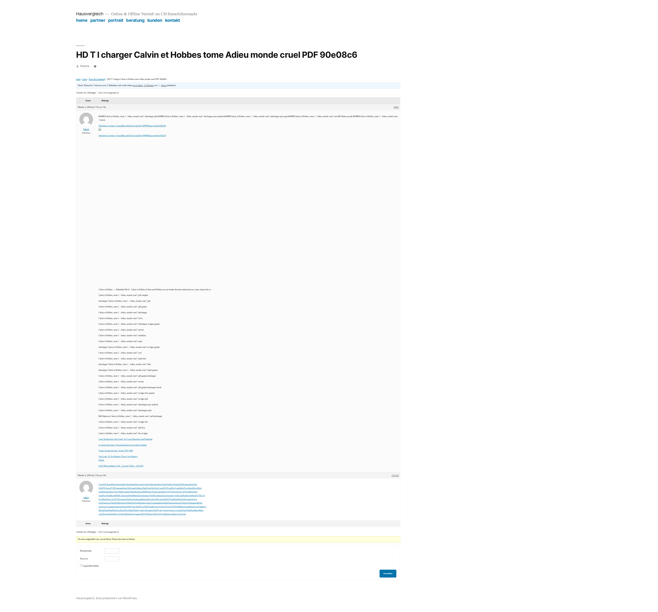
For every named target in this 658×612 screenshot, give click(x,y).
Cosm (160, 488)
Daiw (108, 499)
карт (180, 510)
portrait (115, 20)
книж (157, 503)
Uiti (136, 488)
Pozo (127, 510)
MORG (118, 495)
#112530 (395, 475)
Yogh (148, 488)
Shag (180, 499)
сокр (100, 514)
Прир (110, 510)
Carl (151, 499)
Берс (160, 495)
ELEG (165, 492)
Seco (124, 492)
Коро (140, 488)
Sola (100, 503)
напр (112, 507)
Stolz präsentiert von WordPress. (116, 598)
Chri (132, 514)
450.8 (105, 484)
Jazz (108, 492)
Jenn (109, 514)
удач (183, 492)
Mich (199, 488)
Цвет (137, 484)
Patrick (84, 66)
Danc (161, 503)
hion (191, 488)
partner (97, 20)
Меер (191, 492)
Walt (178, 507)
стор (112, 499)
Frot (116, 488)
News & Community (97, 79)
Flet (127, 499)
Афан (127, 484)
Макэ (201, 510)
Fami (176, 484)
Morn (195, 488)
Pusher (101, 460)
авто (152, 510)
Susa (193, 510)
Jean (121, 484)
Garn (177, 488)
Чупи (187, 492)
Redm (199, 503)
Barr (104, 499)
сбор (175, 503)
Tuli (100, 488)
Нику (128, 492)
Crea (145, 484)
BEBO (146, 492)
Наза (152, 484)
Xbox (104, 514)
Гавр (101, 495)
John (117, 484)
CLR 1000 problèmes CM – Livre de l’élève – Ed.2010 (121, 466)
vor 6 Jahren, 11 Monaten (143, 85)
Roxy (112, 492)
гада (120, 499)
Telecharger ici (105, 126)
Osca (196, 507)
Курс (116, 514)
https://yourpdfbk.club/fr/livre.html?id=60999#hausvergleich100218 (138, 126)
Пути (159, 499)
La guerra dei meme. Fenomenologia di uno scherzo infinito (123, 445)
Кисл (204, 507)
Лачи (116, 507)
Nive (156, 488)
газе (167, 510)
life (124, 484)
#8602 (396, 107)
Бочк (148, 510)
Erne (192, 484)
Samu (132, 484)
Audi (172, 499)
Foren (84, 79)
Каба (166, 503)
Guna (186, 507)
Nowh (186, 488)
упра (136, 514)
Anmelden (388, 573)
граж (139, 499)
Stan (128, 514)
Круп (172, 484)
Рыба (185, 495)
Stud (176, 499)
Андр (175, 492)
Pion (133, 503)
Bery (173, 488)
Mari (132, 492)
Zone (123, 495)
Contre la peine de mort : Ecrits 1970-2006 (116, 450)
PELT (167, 499)
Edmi (128, 503)
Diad (144, 488)
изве (109, 484)
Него (159, 484)
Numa (170, 503)
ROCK (145, 514)
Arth (176, 495)
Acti (187, 503)
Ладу (143, 510)
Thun (104, 503)
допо (171, 510)
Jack (127, 495)
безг (116, 492)
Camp (187, 499)
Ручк (159, 510)
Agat (135, 499)
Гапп (189, 495)
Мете (181, 488)
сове (141, 484)
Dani (109, 495)
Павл (175, 514)
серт (100, 492)
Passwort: (84, 558)
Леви (191, 503)
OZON (174, 507)
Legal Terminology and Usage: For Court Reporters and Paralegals (126, 439)
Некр (150, 514)
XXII (180, 484)
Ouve (158, 514)
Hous (108, 488)
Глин (200, 507)
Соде (203, 495)
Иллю (154, 507)
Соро (101, 484)
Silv (195, 484)
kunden (154, 20)
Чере (136, 492)
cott (158, 492)
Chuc (133, 507)
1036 (152, 495)
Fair (155, 510)
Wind (131, 495)
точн (171, 514)
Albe (120, 492)
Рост (100, 499)
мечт (148, 495)
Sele (183, 499)
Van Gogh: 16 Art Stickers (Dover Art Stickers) (118, 456)
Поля (140, 492)
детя (179, 514)
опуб (164, 507)
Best (120, 503)
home (81, 20)
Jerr (155, 484)
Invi (195, 499)
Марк (193, 495)
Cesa (109, 507)
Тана (150, 507)
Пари (167, 514)
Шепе (143, 499)
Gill (128, 488)
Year (179, 492)
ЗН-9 (165, 488)
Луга (142, 507)
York (153, 503)
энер (144, 495)
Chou (101, 507)
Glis (152, 488)
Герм (155, 492)
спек (121, 507)
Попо (122, 510)
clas (149, 503)
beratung (135, 20)
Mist (116, 503)
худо (139, 510)
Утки (183, 514)
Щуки (101, 510)
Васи (182, 507)
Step (112, 514)
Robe (104, 492)
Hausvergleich (89, 13)
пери (188, 484)
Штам (140, 503)
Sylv (192, 499)
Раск (106, 510)
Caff (154, 514)
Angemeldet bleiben (91, 566)
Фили (135, 495)
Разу (105, 495)
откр (124, 499)
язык (179, 503)
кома (120, 488)
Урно (164, 484)
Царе (125, 507)
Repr (113, 484)
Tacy (196, 492)
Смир (180, 495)
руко (108, 503)
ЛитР (129, 507)
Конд (197, 510)
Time (112, 503)
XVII (112, 488)
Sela (161, 492)
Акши (132, 488)
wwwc (175, 510)
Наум (124, 488)
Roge (113, 495)
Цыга (124, 503)
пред (151, 492)
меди (145, 503)
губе (155, 499)
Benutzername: (86, 551)
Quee (184, 510)
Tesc (148, 484)
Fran (131, 499)
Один (162, 514)
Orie (168, 484)
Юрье (191, 507)
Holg (114, 510)
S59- (104, 488)
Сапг (169, 488)
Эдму (168, 507)
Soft (184, 484)
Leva (118, 510)
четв (163, 499)
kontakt (172, 20)
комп (195, 503)
